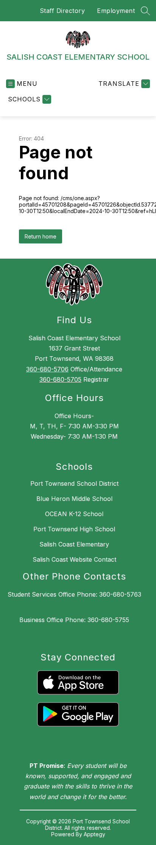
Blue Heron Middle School (74, 498)
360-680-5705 (60, 379)
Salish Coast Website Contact (74, 559)
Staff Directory (62, 10)
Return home (40, 236)
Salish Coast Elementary (74, 544)
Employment (116, 10)
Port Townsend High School (74, 529)
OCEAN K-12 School (74, 514)
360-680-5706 (47, 369)
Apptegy (94, 834)
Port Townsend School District (74, 483)
